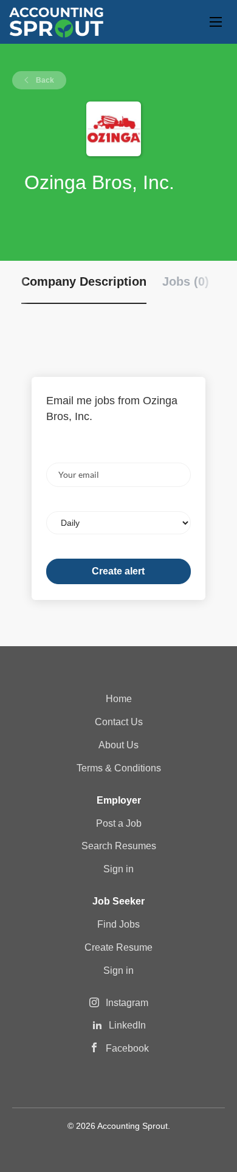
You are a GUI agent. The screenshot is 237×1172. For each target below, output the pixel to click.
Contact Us (119, 722)
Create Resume (118, 947)
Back (44, 80)
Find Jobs (118, 924)
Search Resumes (118, 846)
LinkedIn (127, 1025)
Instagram (127, 1003)
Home (119, 699)
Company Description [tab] (83, 281)
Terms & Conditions (119, 768)
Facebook (127, 1048)
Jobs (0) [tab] (185, 281)
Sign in (118, 869)
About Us (118, 745)
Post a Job (119, 823)
